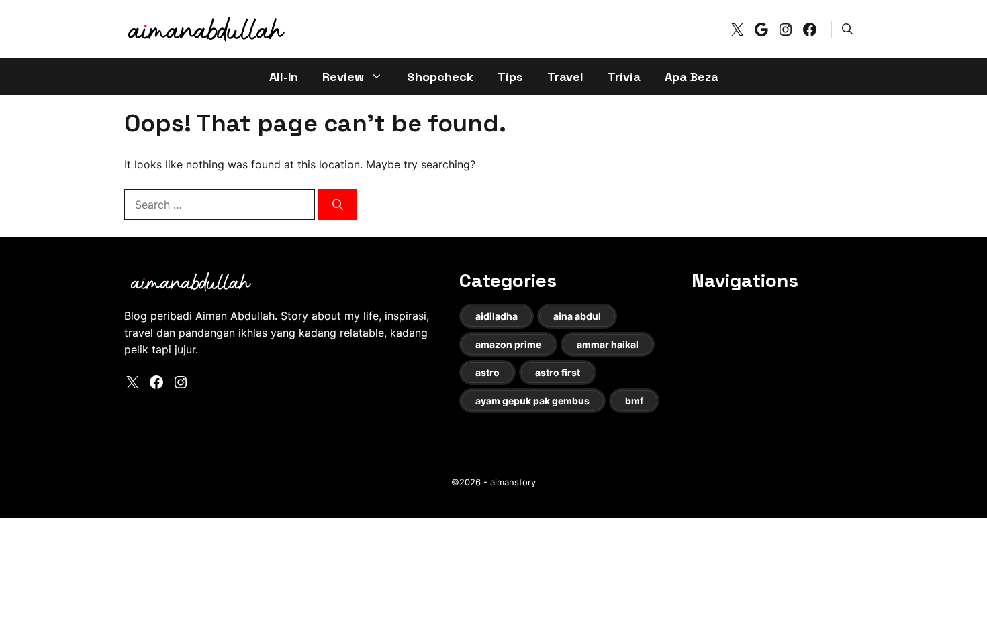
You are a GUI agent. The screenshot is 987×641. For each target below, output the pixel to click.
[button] (847, 29)
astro (487, 372)
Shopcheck (440, 76)
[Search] (337, 204)
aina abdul (577, 316)
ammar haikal (608, 344)
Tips (510, 76)
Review (343, 76)
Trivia (624, 76)
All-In (283, 76)
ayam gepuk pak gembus (532, 400)
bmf (634, 400)
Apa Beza (691, 76)
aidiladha (496, 316)
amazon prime (508, 344)
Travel (565, 76)
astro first (557, 372)
